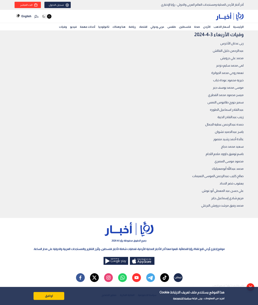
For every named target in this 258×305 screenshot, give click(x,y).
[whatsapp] (122, 277)
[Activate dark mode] (46, 16)
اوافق (49, 296)
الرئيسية (238, 26)
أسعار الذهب (222, 26)
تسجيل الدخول (56, 5)
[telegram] (150, 277)
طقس (171, 26)
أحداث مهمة (87, 26)
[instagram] (108, 277)
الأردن (206, 26)
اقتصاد (143, 26)
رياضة (132, 26)
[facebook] (80, 277)
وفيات (63, 26)
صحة (197, 26)
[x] (94, 277)
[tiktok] (164, 277)
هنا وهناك (119, 26)
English (26, 16)
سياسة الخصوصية (182, 298)
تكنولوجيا (103, 26)
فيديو (73, 26)
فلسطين (185, 26)
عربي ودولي (157, 26)
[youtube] (136, 277)
